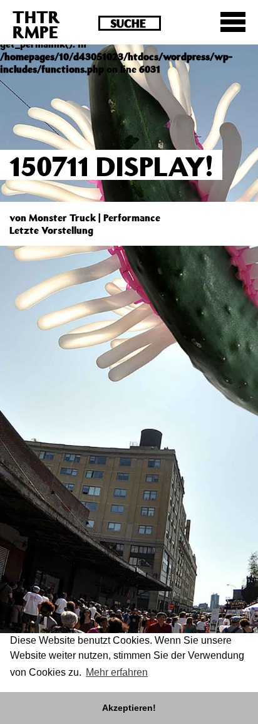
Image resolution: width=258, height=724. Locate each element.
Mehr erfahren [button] (117, 672)
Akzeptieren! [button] (129, 708)
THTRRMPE (36, 24)
